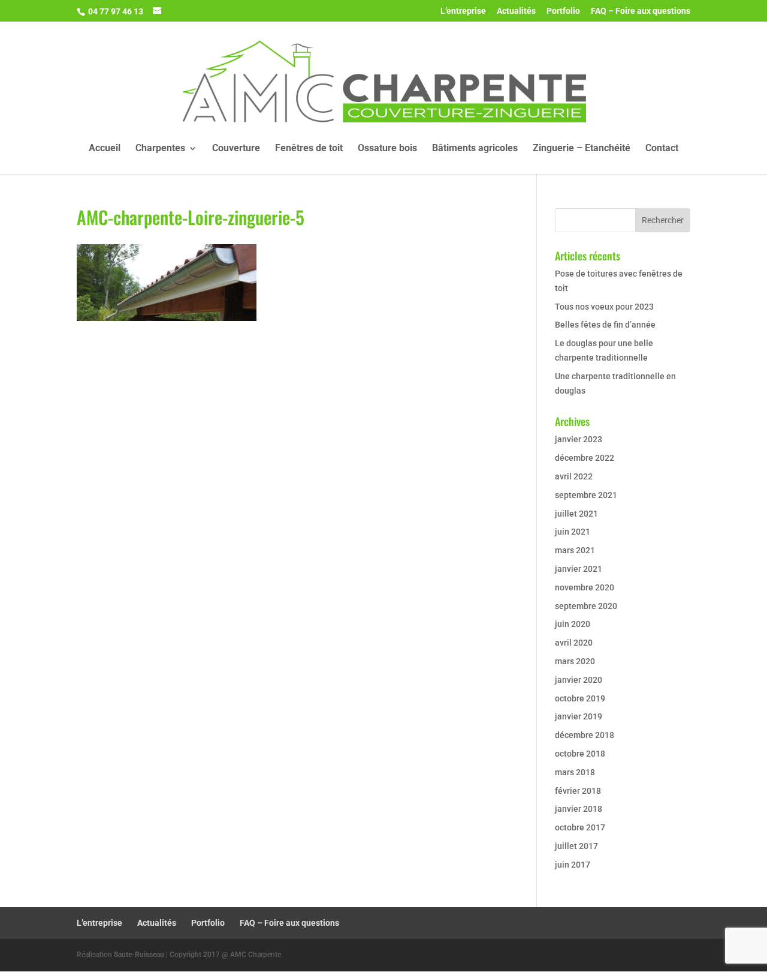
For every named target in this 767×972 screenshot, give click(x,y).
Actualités (516, 11)
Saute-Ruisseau (139, 954)
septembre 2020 (586, 606)
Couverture (236, 149)
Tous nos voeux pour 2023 (604, 306)
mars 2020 (575, 661)
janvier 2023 (578, 439)
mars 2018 (575, 772)
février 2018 (578, 791)
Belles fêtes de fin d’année (605, 324)
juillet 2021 (576, 513)
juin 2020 (572, 624)
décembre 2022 (584, 458)
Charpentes (160, 149)
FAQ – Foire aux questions (640, 11)
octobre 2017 (580, 827)
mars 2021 (575, 550)
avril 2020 (574, 642)
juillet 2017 (576, 846)
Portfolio (563, 11)
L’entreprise (463, 11)
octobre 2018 (580, 753)
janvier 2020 (578, 680)
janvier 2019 (578, 716)
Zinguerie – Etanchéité (581, 149)
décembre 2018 (584, 735)
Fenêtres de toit (309, 149)
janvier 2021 (578, 569)
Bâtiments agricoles (475, 149)
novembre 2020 (584, 587)
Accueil (104, 149)
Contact (661, 149)
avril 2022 (574, 476)
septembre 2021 (586, 495)
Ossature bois (387, 149)
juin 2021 (572, 531)
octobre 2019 (580, 698)
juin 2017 (572, 864)
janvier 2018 (578, 809)
